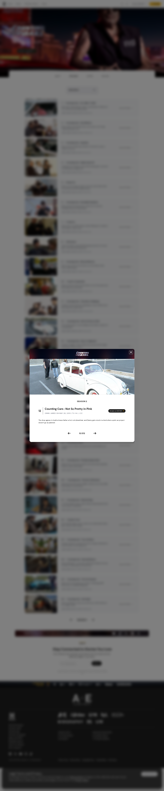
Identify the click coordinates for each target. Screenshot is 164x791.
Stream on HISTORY (116, 411)
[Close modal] (131, 352)
